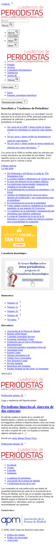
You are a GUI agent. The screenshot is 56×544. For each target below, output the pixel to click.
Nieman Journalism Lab (18, 355)
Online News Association (19, 358)
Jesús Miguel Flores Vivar (24, 438)
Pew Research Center (17, 360)
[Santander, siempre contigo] (19, 247)
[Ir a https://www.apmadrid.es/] (23, 524)
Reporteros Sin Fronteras (19, 366)
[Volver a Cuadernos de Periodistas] (22, 17)
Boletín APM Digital (17, 334)
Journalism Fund (15, 350)
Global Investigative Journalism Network (26, 347)
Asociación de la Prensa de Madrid (23, 331)
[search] (13, 31)
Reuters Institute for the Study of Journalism (28, 368)
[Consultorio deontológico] (27, 289)
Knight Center (14, 352)
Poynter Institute (15, 363)
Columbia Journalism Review (21, 336)
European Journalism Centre (20, 339)
